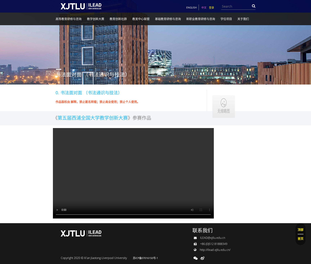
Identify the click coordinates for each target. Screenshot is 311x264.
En (191, 7)
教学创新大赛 (95, 19)
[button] (195, 258)
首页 (300, 239)
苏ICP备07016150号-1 (145, 258)
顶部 (300, 230)
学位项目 (226, 19)
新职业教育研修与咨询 (200, 19)
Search (253, 6)
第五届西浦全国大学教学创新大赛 (93, 117)
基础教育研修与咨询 (168, 19)
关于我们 (243, 19)
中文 (203, 7)
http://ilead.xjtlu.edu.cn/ (214, 250)
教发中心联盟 (141, 19)
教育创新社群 (118, 19)
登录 (211, 7)
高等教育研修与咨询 (69, 19)
